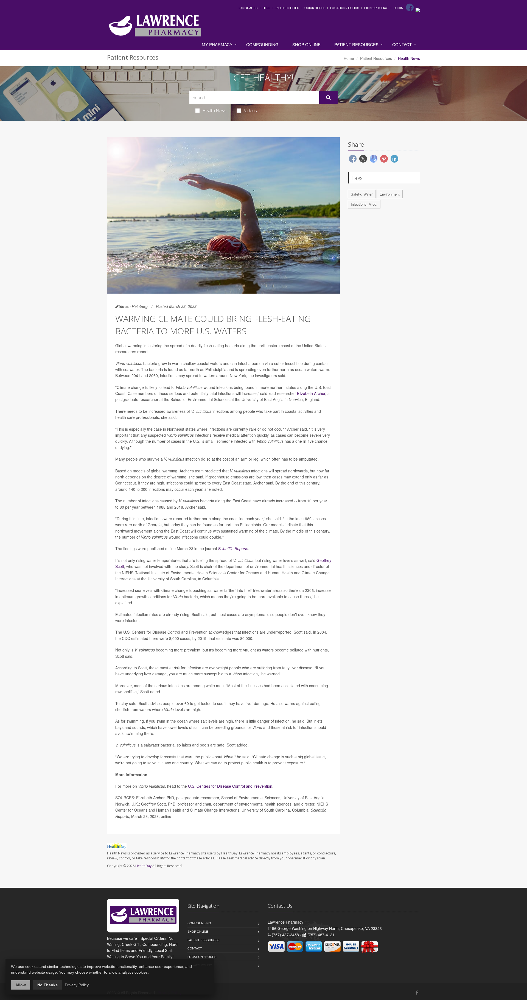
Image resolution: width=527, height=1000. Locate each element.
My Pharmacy (217, 44)
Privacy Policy (77, 985)
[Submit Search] (328, 97)
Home (349, 58)
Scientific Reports (233, 548)
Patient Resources (356, 44)
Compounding (262, 44)
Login (398, 7)
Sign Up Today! (376, 7)
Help (266, 7)
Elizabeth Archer (311, 393)
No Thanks (47, 985)
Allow (20, 985)
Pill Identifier (287, 7)
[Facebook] (410, 7)
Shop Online (306, 44)
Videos (250, 110)
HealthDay (143, 865)
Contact (402, 44)
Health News (214, 110)
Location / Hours (344, 7)
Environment (390, 194)
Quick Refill (314, 7)
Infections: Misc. (364, 204)
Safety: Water (361, 194)
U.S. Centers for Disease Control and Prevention (230, 786)
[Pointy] (418, 9)
